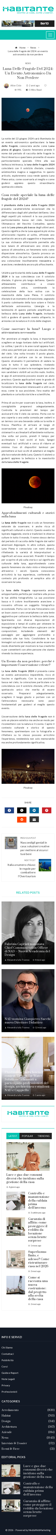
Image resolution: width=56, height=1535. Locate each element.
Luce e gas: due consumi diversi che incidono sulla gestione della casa (25, 1178)
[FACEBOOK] (9, 810)
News (28, 63)
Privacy (6, 1385)
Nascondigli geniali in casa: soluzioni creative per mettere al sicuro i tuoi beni (35, 846)
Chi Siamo (7, 1347)
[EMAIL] (34, 819)
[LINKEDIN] (34, 810)
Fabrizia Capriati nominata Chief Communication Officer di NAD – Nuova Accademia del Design (27, 949)
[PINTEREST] (46, 810)
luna (7, 522)
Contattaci (8, 1353)
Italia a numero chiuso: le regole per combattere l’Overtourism (21, 868)
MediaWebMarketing (40, 1530)
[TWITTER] (21, 810)
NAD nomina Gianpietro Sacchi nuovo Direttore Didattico (28, 1021)
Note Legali (8, 1378)
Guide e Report (10, 1372)
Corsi (5, 1366)
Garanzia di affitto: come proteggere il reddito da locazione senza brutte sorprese (37, 1230)
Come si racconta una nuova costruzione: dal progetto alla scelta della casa (38, 1288)
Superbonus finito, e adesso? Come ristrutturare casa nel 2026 (38, 1259)
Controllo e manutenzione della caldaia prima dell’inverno (38, 1201)
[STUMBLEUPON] (21, 820)
